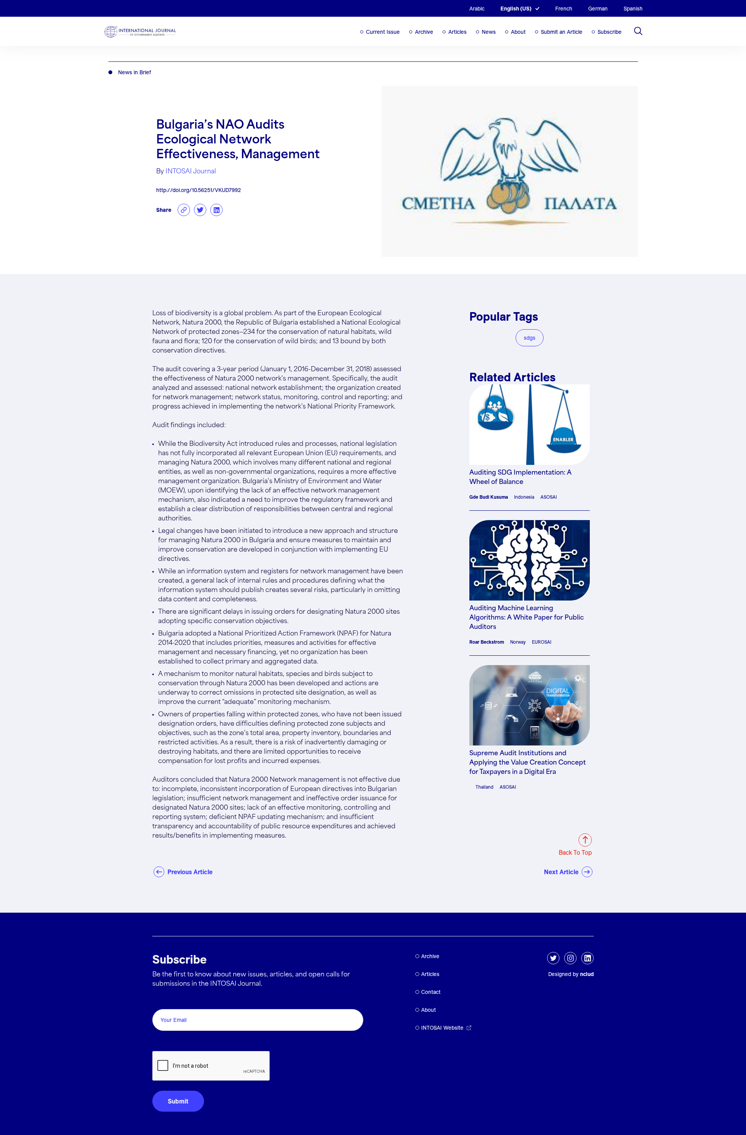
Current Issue (383, 31)
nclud (587, 974)
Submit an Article (561, 31)
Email (162, 1000)
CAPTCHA (170, 1042)
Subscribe (610, 31)
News (489, 31)
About (518, 31)
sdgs (529, 337)
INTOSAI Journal (191, 171)
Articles (457, 31)
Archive (424, 31)
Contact (431, 991)
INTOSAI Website (442, 1027)
